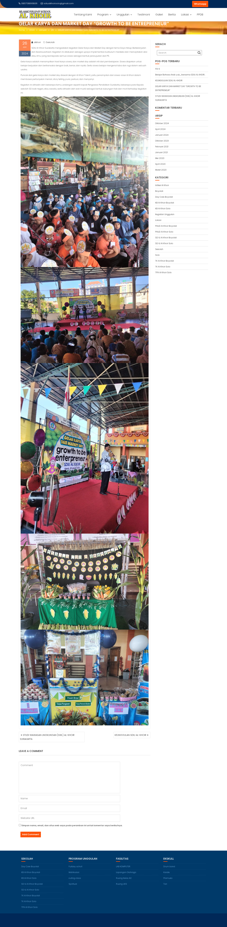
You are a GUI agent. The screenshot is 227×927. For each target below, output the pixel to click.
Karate (166, 872)
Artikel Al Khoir (162, 185)
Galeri (159, 14)
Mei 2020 (159, 158)
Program (103, 14)
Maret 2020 (161, 169)
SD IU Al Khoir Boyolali (166, 237)
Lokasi (185, 14)
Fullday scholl (75, 866)
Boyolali (159, 191)
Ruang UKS (121, 883)
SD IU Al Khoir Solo (164, 243)
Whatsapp (200, 3)
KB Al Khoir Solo (162, 208)
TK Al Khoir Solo (162, 266)
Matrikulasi (74, 872)
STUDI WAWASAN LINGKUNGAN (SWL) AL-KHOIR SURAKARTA (47, 737)
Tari (165, 883)
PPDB (200, 14)
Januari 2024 (162, 135)
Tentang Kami (83, 14)
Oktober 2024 (162, 123)
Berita (172, 14)
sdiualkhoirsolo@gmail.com (59, 3)
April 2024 (160, 129)
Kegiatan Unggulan (164, 214)
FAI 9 (157, 68)
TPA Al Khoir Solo (163, 272)
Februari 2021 (161, 146)
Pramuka (167, 878)
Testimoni (143, 14)
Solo (157, 255)
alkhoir (37, 42)
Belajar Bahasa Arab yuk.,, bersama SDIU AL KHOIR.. (180, 74)
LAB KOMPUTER (123, 866)
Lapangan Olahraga (126, 872)
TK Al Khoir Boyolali (164, 260)
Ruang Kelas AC (124, 878)
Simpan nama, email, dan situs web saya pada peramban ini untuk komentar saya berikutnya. (71, 825)
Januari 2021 (161, 152)
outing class (75, 878)
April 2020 (160, 164)
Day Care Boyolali (164, 196)
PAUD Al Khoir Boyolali (166, 226)
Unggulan (123, 14)
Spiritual (73, 883)
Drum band (169, 866)
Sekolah (50, 42)
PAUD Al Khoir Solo (164, 231)
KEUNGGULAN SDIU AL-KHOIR (130, 735)
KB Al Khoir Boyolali (164, 202)
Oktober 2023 (162, 140)
